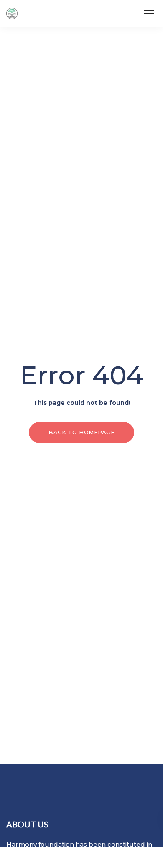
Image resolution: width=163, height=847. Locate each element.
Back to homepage (81, 432)
